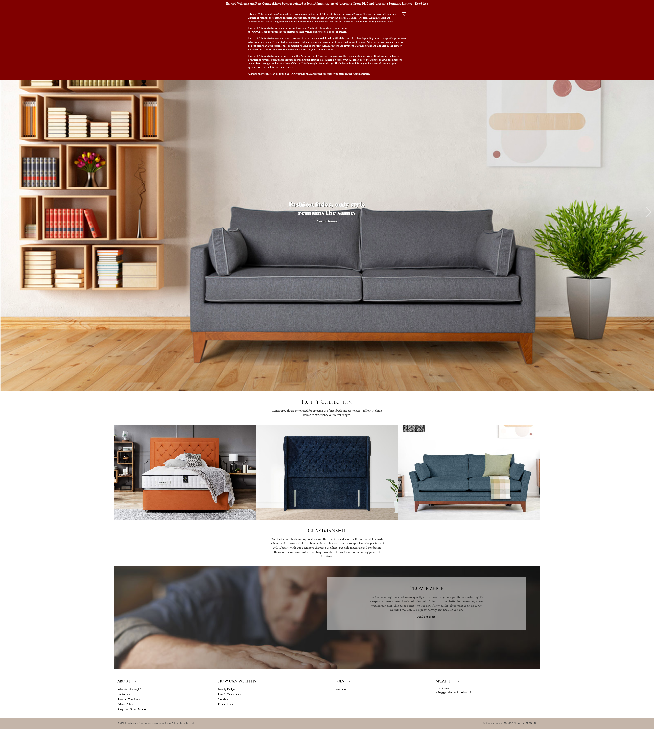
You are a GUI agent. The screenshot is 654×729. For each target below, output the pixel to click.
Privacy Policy (125, 704)
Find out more (426, 617)
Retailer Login (226, 704)
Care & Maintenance (229, 694)
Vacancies (340, 689)
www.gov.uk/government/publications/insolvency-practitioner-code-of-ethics (299, 32)
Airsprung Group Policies (132, 709)
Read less (421, 4)
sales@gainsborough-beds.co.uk (454, 692)
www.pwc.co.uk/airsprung (306, 74)
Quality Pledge (226, 689)
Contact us (124, 694)
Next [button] (648, 212)
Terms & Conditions (129, 699)
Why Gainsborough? (129, 689)
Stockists (223, 699)
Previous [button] (6, 212)
